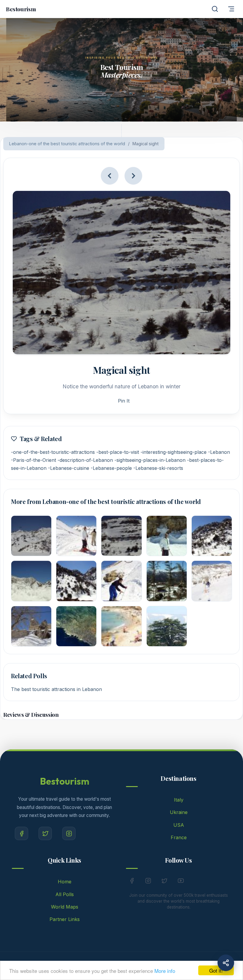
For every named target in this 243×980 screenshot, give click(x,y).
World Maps (64, 907)
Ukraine (179, 812)
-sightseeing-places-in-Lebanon (150, 460)
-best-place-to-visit (117, 452)
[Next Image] (133, 176)
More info (164, 970)
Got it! (216, 970)
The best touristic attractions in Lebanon (56, 689)
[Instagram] (69, 833)
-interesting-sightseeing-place (173, 452)
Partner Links (64, 919)
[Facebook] (21, 833)
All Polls (64, 894)
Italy (178, 800)
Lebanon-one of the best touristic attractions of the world (67, 143)
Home (64, 882)
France (179, 837)
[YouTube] (181, 882)
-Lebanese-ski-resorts (158, 468)
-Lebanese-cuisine (68, 468)
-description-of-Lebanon (85, 460)
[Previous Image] (110, 176)
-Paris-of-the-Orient (33, 460)
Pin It (124, 401)
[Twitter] (45, 833)
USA (178, 825)
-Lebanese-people (111, 468)
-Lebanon (219, 452)
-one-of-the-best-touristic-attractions (53, 452)
